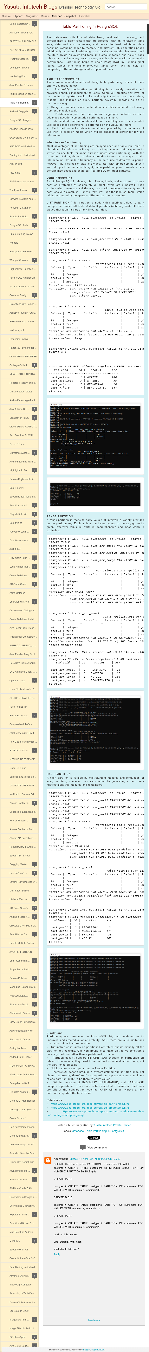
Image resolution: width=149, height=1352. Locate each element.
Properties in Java (19, 338)
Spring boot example (20, 1048)
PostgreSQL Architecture (23, 225)
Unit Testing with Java (21, 960)
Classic (6, 16)
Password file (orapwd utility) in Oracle (30, 1302)
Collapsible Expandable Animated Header (32, 811)
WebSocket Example (20, 995)
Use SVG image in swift (22, 1144)
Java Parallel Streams (21, 85)
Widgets (14, 242)
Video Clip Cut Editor (21, 1284)
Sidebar (57, 16)
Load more (94, 1320)
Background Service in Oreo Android (29, 251)
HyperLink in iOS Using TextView (27, 1214)
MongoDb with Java (20, 1135)
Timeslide (85, 16)
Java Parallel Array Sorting (24, 654)
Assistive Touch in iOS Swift (24, 312)
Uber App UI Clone (19, 601)
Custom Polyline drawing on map (27, 978)
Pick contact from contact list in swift (28, 1179)
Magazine (32, 16)
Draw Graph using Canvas (23, 1021)
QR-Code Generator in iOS (24, 584)
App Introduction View (21, 1030)
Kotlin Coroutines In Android (24, 286)
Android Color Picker (20, 1056)
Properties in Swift (19, 969)
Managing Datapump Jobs (23, 986)
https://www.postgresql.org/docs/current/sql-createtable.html (90, 1107)
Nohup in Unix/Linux (20, 207)
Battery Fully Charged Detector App (28, 881)
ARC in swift (16, 163)
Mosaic (45, 16)
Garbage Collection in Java (24, 365)
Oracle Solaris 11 (19, 1118)
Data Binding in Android (22, 1267)
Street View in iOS (19, 1249)
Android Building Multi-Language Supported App (35, 461)
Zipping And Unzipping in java (25, 155)
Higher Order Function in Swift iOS (28, 268)
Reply (57, 1254)
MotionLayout (17, 330)
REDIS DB (15, 172)
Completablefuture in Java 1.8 (25, 23)
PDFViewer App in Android (24, 321)
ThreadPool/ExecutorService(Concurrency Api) (34, 636)
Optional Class (17, 680)
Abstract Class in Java (21, 128)
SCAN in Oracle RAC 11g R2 (25, 1188)
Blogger (86, 1349)
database (78, 1131)
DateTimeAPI (16, 487)
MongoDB (15, 1240)
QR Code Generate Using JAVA (26, 908)
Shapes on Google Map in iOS (26, 1004)
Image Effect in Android (22, 1328)
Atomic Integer (17, 592)
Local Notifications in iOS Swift (26, 689)
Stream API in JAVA (20, 855)
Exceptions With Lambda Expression (29, 303)
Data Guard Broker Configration (26, 1223)
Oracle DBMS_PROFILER (23, 356)
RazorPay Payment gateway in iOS (28, 347)
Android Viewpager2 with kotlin (26, 400)
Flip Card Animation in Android (26, 1091)
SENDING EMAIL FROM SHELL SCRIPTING (33, 697)
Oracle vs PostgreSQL (21, 295)
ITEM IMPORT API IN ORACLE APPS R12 (32, 1065)
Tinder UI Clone (18, 767)
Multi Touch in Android (21, 1232)
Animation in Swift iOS (21, 32)
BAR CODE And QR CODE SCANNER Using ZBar (36, 50)
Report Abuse (97, 1349)
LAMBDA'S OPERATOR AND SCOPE (29, 785)
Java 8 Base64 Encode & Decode (27, 409)
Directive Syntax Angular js (24, 1337)
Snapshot (70, 16)
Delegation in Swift (19, 67)
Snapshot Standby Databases (25, 1153)
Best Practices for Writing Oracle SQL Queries (33, 435)
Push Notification (18, 706)
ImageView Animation (21, 1319)
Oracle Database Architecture (25, 619)
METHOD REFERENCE (22, 759)
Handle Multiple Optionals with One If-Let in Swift (35, 943)
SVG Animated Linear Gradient (26, 671)
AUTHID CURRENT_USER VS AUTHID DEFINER (36, 645)
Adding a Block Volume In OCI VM (27, 916)
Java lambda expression (22, 1170)
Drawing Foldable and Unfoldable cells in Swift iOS (36, 198)
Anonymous (61, 1159)
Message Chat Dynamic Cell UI (26, 1109)
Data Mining (16, 522)
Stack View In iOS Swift (22, 732)
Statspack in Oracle (20, 1013)
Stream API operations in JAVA (26, 838)
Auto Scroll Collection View (24, 1345)
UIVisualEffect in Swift (21, 899)
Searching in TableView (22, 1293)
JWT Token (15, 549)
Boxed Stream (17, 444)
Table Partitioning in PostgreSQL (27, 102)
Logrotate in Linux (19, 1310)
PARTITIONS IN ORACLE (23, 41)
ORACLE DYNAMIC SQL (23, 925)
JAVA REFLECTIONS (21, 951)
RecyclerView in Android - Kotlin (26, 846)
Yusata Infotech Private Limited (112, 1125)
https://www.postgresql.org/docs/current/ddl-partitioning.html (90, 1103)
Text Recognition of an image (25, 93)
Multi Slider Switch (19, 890)
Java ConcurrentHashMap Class (27, 505)
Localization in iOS (19, 417)
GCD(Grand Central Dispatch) (25, 137)
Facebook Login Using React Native (29, 531)
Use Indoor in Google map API (26, 1196)
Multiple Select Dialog (21, 391)
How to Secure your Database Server (29, 873)
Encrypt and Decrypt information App (29, 1205)
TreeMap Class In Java (22, 58)
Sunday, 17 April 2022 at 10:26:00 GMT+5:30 (94, 1159)
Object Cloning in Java (21, 233)
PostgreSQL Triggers (20, 120)
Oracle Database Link (21, 575)
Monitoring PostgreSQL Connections (29, 76)
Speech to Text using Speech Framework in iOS (35, 496)
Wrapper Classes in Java (23, 260)
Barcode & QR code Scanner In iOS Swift (31, 776)
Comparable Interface (21, 724)
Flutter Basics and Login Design (26, 715)
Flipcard (18, 16)
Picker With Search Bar (22, 1161)
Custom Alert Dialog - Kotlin (24, 610)
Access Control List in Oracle (25, 803)
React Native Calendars (22, 934)
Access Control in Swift (22, 829)
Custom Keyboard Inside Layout (26, 479)
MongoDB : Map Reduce (23, 1100)
